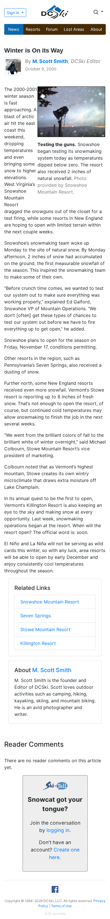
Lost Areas (74, 29)
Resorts (33, 29)
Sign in (13, 12)
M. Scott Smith (51, 670)
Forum (52, 29)
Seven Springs (35, 615)
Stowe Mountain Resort (45, 629)
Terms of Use (61, 906)
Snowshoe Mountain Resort (49, 602)
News (13, 29)
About (96, 29)
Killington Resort (38, 643)
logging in (58, 830)
